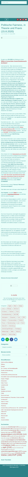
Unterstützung (12, 325)
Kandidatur (5, 436)
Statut (15, 192)
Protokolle (21, 320)
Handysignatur (5, 317)
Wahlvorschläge (12, 334)
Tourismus (3, 405)
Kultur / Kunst (4, 383)
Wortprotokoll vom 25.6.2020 (19, 154)
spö (18, 323)
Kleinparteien (13, 317)
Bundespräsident (7, 428)
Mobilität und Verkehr (6, 391)
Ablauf (15, 305)
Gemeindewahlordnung (6, 314)
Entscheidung (22, 430)
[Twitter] (20, 20)
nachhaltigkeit (12, 440)
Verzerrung (12, 453)
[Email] (16, 339)
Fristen (17, 311)
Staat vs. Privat (4, 401)
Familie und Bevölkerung (7, 370)
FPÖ (17, 432)
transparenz (20, 447)
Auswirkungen (13, 427)
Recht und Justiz (5, 395)
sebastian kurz (18, 445)
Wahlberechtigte (5, 331)
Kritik (23, 436)
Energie (3, 366)
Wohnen (3, 417)
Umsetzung (4, 449)
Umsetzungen (11, 449)
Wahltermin (4, 334)
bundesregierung (18, 428)
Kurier (19, 317)
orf (25, 442)
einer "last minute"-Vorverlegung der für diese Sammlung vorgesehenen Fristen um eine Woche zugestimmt (13, 176)
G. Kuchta (5, 33)
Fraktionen (11, 311)
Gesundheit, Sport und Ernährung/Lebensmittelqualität (13, 376)
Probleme (9, 445)
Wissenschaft (4, 415)
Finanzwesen (4, 372)
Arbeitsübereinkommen (13, 194)
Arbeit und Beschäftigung (7, 362)
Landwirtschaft (4, 385)
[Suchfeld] (25, 2)
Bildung (3, 364)
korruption (12, 436)
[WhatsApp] (7, 339)
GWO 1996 (16, 314)
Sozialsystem (4, 399)
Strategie (14, 447)
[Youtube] (26, 20)
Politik (2, 393)
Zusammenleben (5, 419)
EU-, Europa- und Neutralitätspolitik (9, 368)
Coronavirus (6, 430)
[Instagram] (23, 20)
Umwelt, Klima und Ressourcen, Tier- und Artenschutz (13, 407)
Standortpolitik (4, 403)
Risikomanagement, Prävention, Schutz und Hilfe (12, 397)
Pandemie (4, 320)
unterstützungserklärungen (7, 328)
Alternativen (4, 427)
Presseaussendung (12, 320)
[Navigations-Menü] (6, 19)
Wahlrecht (18, 331)
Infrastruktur (4, 380)
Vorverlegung (18, 328)
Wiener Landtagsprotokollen (9, 130)
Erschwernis (4, 311)
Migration (3, 389)
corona (3, 308)
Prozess (3, 323)
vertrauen (6, 453)
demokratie (14, 430)
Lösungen (8, 438)
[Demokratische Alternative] (5, 11)
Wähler (12, 331)
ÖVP (17, 455)
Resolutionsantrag (11, 323)
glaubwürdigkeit (8, 434)
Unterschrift (4, 325)
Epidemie (4, 432)
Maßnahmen (16, 438)
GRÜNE (21, 434)
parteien (12, 443)
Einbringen (9, 308)
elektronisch (16, 308)
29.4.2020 (5, 132)
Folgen (10, 432)
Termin (22, 323)
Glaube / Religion (5, 378)
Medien (3, 387)
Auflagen (20, 305)
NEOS (24, 317)
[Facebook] (18, 20)
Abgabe (9, 305)
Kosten (18, 436)
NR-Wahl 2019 (17, 441)
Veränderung (20, 453)
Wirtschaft (3, 413)
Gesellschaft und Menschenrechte (9, 374)
